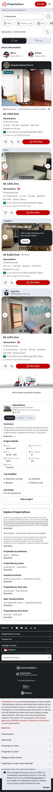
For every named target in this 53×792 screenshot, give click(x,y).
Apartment (23, 521)
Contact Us (6, 639)
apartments (6, 721)
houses (42, 721)
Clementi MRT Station (33, 603)
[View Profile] (26, 65)
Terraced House (10, 523)
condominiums (40, 718)
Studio (6, 555)
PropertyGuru (7, 734)
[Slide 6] (31, 103)
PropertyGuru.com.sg (9, 702)
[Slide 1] (19, 103)
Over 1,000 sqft (21, 591)
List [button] (16, 41)
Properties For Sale (9, 746)
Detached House (23, 523)
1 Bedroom (15, 555)
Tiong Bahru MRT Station (13, 603)
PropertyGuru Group (10, 634)
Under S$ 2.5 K (9, 567)
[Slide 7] (32, 177)
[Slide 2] (21, 103)
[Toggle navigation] (49, 4)
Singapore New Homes (11, 757)
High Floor (7, 614)
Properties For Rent (10, 751)
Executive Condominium (38, 521)
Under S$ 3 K (21, 567)
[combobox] (25, 16)
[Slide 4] (26, 103)
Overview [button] (10, 418)
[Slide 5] (29, 103)
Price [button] (30, 418)
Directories (6, 740)
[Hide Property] (42, 73)
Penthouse (17, 614)
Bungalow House (14, 525)
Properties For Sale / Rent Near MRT (17, 763)
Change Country (8, 645)
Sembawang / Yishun (32, 579)
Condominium (13, 521)
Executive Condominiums (29, 721)
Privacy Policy (37, 778)
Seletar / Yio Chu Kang (12, 579)
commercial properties (10, 723)
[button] (10, 436)
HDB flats (15, 721)
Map (40, 41)
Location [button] (20, 418)
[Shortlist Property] (47, 73)
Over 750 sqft (9, 591)
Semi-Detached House (39, 523)
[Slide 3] (23, 103)
